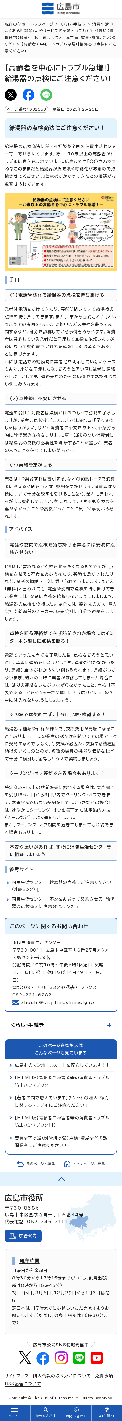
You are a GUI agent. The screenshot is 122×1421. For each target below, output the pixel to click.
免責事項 (104, 1376)
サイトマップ (17, 1376)
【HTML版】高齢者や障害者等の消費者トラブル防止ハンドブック (62, 1081)
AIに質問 (106, 1415)
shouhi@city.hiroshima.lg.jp (57, 1002)
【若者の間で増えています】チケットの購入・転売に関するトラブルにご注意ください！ (62, 1101)
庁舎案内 (28, 1236)
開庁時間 (29, 1260)
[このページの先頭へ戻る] (61, 1179)
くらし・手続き (73, 24)
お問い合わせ (76, 1416)
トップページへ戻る (89, 1163)
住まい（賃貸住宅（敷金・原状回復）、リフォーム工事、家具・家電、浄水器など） (60, 37)
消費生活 (100, 24)
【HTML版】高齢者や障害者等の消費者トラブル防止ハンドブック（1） (62, 1121)
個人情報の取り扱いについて (62, 1376)
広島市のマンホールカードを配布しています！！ (62, 1065)
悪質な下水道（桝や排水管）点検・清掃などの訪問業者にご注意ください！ (61, 1142)
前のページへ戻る (40, 1163)
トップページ (42, 24)
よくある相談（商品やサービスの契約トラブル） (46, 31)
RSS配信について (23, 1384)
